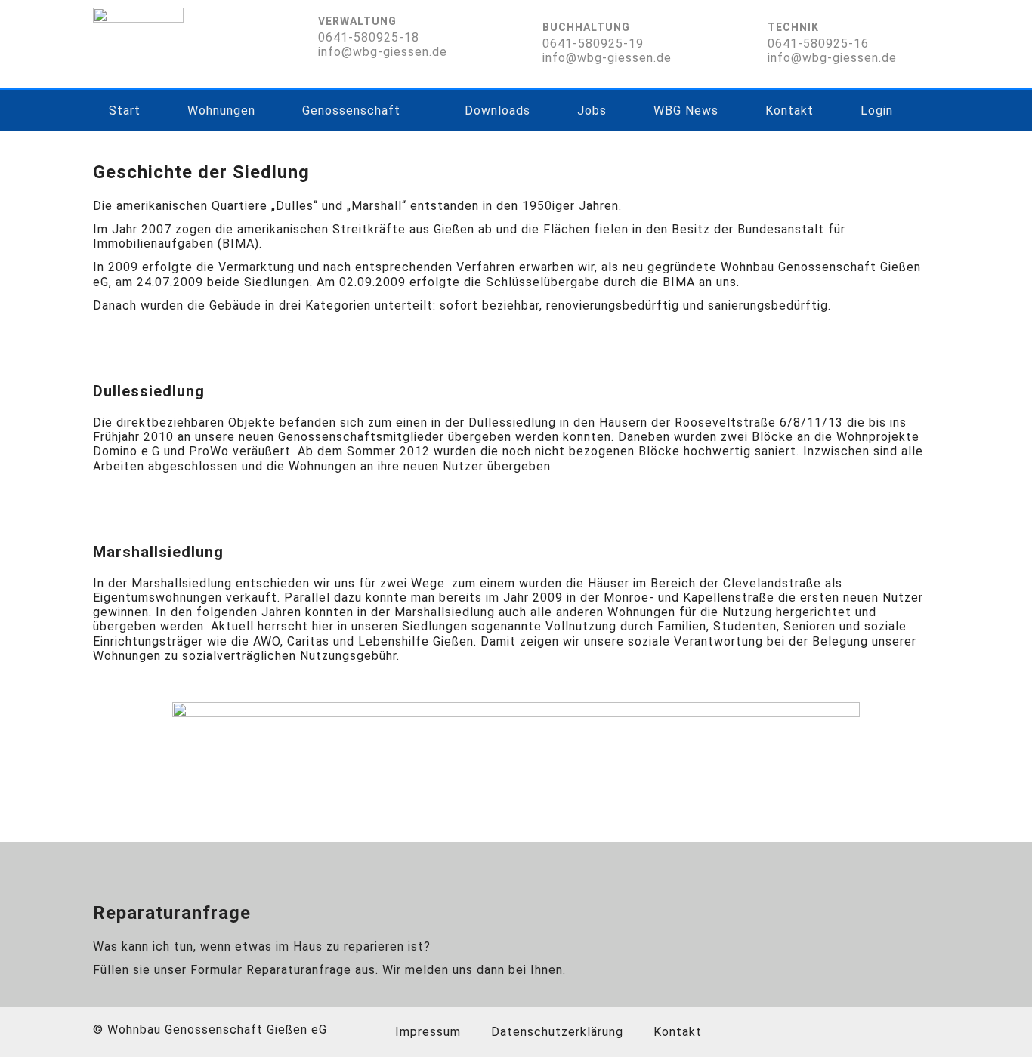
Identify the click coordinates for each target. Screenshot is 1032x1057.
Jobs (592, 110)
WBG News (685, 110)
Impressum (428, 1032)
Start (125, 110)
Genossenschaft (351, 110)
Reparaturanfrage (298, 970)
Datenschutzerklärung (557, 1032)
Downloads (497, 110)
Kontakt (789, 110)
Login (877, 110)
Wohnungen (221, 110)
